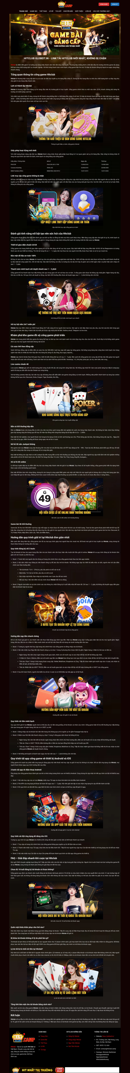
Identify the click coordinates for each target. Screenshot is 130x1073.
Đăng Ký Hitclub (73, 1036)
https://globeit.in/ (108, 1036)
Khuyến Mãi (68, 11)
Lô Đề (51, 11)
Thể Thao (43, 11)
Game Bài (33, 11)
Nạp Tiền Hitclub (74, 1043)
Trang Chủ (23, 11)
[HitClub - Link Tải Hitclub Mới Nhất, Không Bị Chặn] (65, 4)
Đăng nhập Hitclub (74, 1040)
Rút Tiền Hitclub (73, 1046)
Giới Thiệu (79, 11)
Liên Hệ (88, 11)
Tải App (58, 11)
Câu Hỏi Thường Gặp (101, 11)
